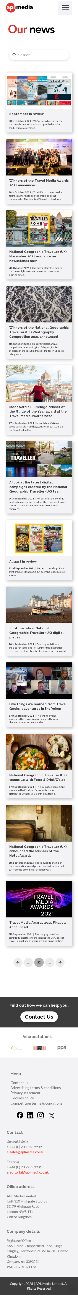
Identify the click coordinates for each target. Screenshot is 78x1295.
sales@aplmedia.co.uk (26, 1152)
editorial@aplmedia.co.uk (29, 1172)
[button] (65, 8)
